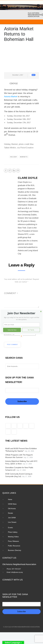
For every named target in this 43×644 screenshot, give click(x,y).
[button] (21, 313)
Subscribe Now (12, 330)
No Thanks (31, 330)
